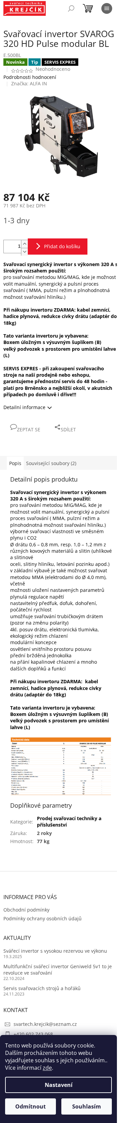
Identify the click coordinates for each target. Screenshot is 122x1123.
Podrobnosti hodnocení (29, 77)
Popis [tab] (15, 463)
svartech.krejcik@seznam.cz (45, 1024)
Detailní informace (24, 407)
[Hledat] (71, 8)
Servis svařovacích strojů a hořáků (42, 988)
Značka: (29, 83)
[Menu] (107, 8)
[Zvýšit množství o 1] (24, 244)
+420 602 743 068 (33, 1034)
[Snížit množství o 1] (24, 252)
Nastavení (59, 1085)
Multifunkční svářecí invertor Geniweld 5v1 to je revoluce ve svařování (57, 969)
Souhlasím (86, 1106)
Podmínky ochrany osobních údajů (42, 918)
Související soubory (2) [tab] (51, 463)
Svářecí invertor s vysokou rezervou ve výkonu (55, 951)
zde (47, 1067)
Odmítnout (30, 1106)
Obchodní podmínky (26, 909)
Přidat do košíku (62, 246)
